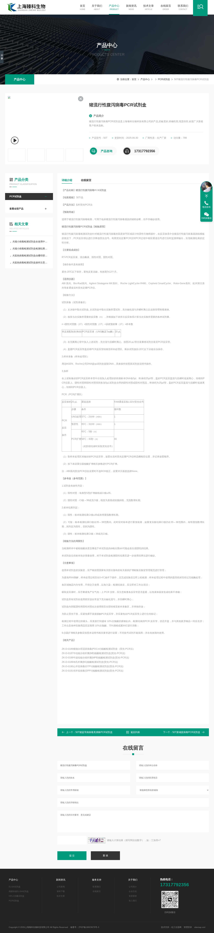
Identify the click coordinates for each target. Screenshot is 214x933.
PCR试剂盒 (164, 79)
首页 (82, 7)
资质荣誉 (133, 896)
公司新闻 (61, 887)
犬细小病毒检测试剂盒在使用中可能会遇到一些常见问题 (30, 241)
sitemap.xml (199, 927)
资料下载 (61, 891)
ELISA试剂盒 (15, 887)
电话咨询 (206, 207)
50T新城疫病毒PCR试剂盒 (186, 732)
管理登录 (188, 927)
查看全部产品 (16, 208)
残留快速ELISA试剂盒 (19, 891)
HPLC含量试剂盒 (16, 896)
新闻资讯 (131, 7)
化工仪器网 (176, 927)
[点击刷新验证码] (96, 840)
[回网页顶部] (206, 196)
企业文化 (133, 891)
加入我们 (133, 900)
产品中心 (114, 7)
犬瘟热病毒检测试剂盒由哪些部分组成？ (30, 255)
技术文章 (148, 7)
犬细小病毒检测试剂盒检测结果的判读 (30, 248)
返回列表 (135, 732)
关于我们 (97, 7)
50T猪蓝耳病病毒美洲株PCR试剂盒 (94, 732)
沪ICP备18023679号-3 (88, 927)
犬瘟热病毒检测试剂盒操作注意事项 (30, 262)
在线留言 (166, 7)
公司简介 (133, 887)
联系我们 (183, 7)
